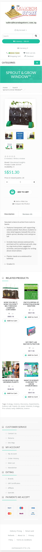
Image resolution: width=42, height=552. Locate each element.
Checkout (30, 56)
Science (16, 404)
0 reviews (8, 158)
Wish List (11, 463)
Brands (10, 479)
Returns (11, 438)
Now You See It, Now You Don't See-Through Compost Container (11, 306)
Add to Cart (23, 192)
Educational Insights (17, 162)
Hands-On (16, 406)
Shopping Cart (15, 56)
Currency (22, 48)
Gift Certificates (14, 483)
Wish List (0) (30, 53)
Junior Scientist (26, 406)
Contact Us (12, 433)
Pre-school (6, 408)
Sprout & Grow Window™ (12, 90)
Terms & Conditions (24, 540)
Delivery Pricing (16, 531)
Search (15, 87)
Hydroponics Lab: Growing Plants (11, 381)
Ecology (10, 404)
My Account (21, 30)
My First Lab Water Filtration (31, 343)
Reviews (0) (27, 214)
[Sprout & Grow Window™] (20, 114)
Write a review (19, 158)
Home (5, 87)
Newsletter (12, 467)
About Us (21, 535)
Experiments (34, 404)
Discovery (24, 404)
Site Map (11, 443)
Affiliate (11, 488)
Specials (11, 492)
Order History (13, 458)
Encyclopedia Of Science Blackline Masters (31, 304)
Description (9, 214)
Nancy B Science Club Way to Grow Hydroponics (31, 383)
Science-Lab (6, 406)
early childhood (17, 408)
